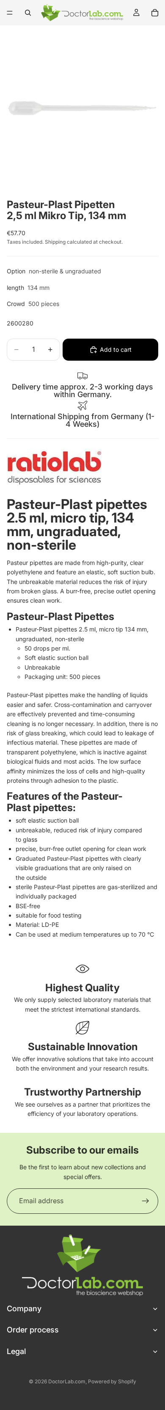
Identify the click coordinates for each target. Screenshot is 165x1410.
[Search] (28, 12)
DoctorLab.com (66, 1381)
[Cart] (155, 12)
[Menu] (9, 12)
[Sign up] (145, 1201)
